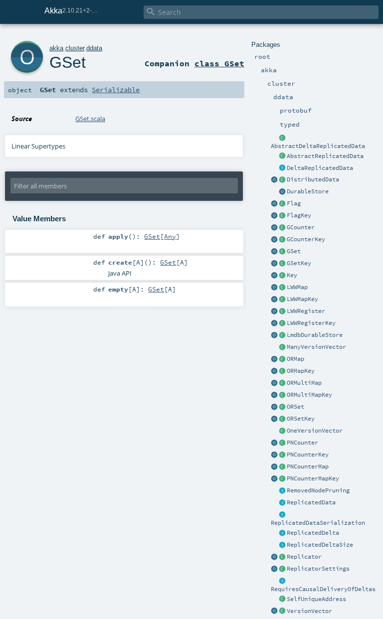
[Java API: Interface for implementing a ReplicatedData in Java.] (282, 156)
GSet (294, 251)
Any (170, 236)
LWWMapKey (302, 299)
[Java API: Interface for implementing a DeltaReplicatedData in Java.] (282, 138)
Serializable (116, 89)
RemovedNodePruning (318, 490)
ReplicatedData (311, 502)
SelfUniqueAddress (316, 599)
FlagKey (299, 215)
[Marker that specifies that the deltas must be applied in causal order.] (282, 581)
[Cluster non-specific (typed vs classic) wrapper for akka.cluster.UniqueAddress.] (282, 600)
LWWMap (297, 287)
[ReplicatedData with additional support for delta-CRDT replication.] (282, 168)
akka (56, 48)
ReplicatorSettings (318, 568)
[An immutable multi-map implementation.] (282, 383)
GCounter (301, 227)
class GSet (219, 63)
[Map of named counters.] (282, 467)
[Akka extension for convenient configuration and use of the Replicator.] (282, 180)
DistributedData (313, 179)
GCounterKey (306, 239)
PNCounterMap (308, 466)
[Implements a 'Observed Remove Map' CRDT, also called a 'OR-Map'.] (282, 359)
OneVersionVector (315, 430)
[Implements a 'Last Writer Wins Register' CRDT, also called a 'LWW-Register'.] (282, 311)
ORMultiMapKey (309, 394)
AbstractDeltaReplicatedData (318, 146)
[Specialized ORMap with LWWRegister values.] (282, 288)
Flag (294, 203)
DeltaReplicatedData (320, 167)
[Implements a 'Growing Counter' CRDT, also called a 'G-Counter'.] (282, 228)
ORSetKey (301, 418)
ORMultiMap (304, 382)
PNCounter (302, 442)
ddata (94, 48)
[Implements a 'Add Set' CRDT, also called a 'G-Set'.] (282, 252)
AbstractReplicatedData (325, 156)
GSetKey (299, 263)
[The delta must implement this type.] (282, 533)
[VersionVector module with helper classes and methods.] (274, 612)
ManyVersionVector (316, 346)
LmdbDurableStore (315, 334)
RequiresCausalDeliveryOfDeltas (323, 589)
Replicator (304, 556)
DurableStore (308, 191)
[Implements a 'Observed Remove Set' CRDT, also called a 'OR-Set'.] (282, 407)
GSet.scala (90, 118)
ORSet (295, 406)
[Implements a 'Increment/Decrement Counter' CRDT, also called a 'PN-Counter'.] (282, 443)
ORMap (295, 358)
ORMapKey (301, 370)
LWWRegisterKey (311, 322)
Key (292, 275)
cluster (74, 48)
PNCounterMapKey (313, 478)
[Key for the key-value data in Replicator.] (282, 276)
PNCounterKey (308, 454)
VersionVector (309, 611)
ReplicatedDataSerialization (318, 522)
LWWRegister (306, 311)
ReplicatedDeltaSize (320, 544)
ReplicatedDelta (313, 532)
